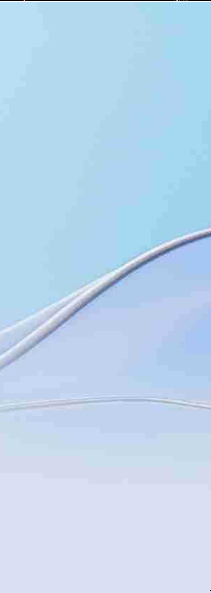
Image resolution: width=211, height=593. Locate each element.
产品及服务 (174, 0)
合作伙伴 (179, 0)
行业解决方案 (177, 0)
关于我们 (183, 0)
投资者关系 (181, 0)
